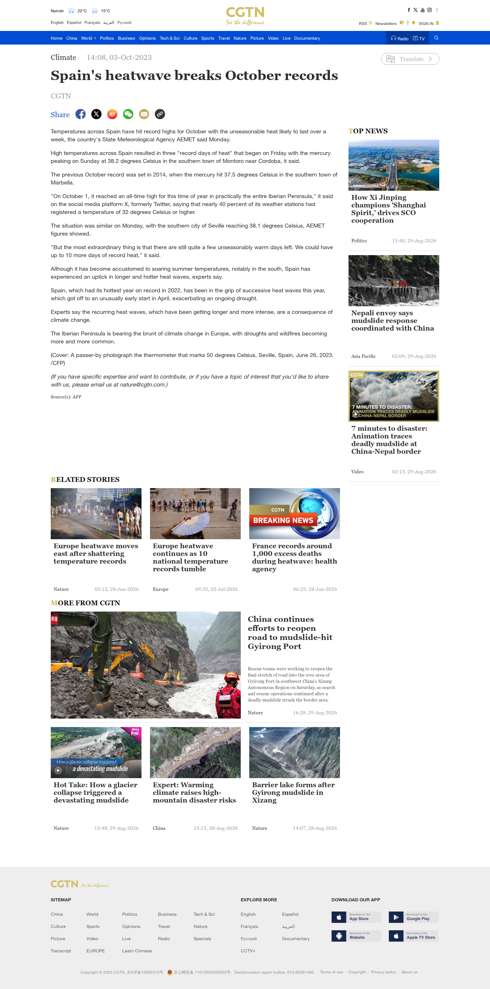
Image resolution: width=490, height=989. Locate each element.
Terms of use (331, 971)
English (57, 22)
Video (273, 38)
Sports (207, 38)
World (87, 38)
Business (126, 38)
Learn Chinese (137, 950)
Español (74, 22)
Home (56, 38)
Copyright (357, 971)
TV (421, 38)
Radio (403, 38)
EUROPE (95, 950)
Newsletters (386, 23)
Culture (190, 38)
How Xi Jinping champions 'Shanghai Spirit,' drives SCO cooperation (388, 209)
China (71, 38)
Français (92, 22)
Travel (224, 38)
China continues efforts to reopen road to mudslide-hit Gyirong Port (290, 632)
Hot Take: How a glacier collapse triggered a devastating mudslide (95, 792)
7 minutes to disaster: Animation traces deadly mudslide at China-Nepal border (389, 440)
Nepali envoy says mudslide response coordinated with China (392, 320)
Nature (240, 38)
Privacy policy (383, 971)
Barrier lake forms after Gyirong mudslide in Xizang (293, 792)
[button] (58, 771)
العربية (108, 22)
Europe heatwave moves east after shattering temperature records (96, 553)
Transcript (61, 950)
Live (286, 38)
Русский (124, 22)
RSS (363, 23)
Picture (257, 38)
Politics (107, 38)
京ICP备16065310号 (145, 972)
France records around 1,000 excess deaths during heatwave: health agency (294, 557)
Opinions (147, 38)
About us (409, 971)
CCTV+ (248, 950)
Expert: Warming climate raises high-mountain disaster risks (194, 792)
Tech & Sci (169, 38)
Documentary (307, 38)
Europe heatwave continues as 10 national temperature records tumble (190, 557)
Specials (202, 938)
